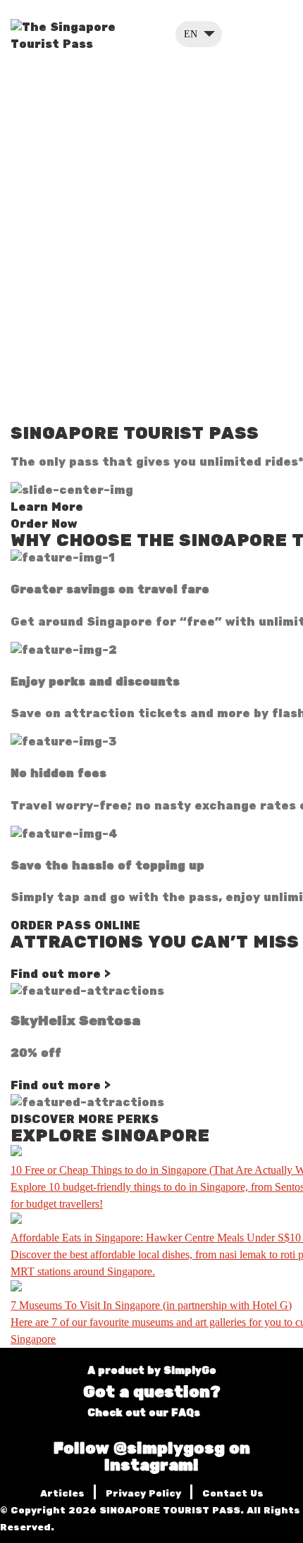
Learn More (49, 507)
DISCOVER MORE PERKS (85, 1120)
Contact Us (233, 1493)
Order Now (46, 524)
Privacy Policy (145, 1493)
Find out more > (61, 974)
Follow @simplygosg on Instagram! (152, 1457)
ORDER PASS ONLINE (75, 926)
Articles (63, 1493)
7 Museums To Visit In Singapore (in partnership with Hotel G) (151, 1305)
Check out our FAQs (145, 1413)
